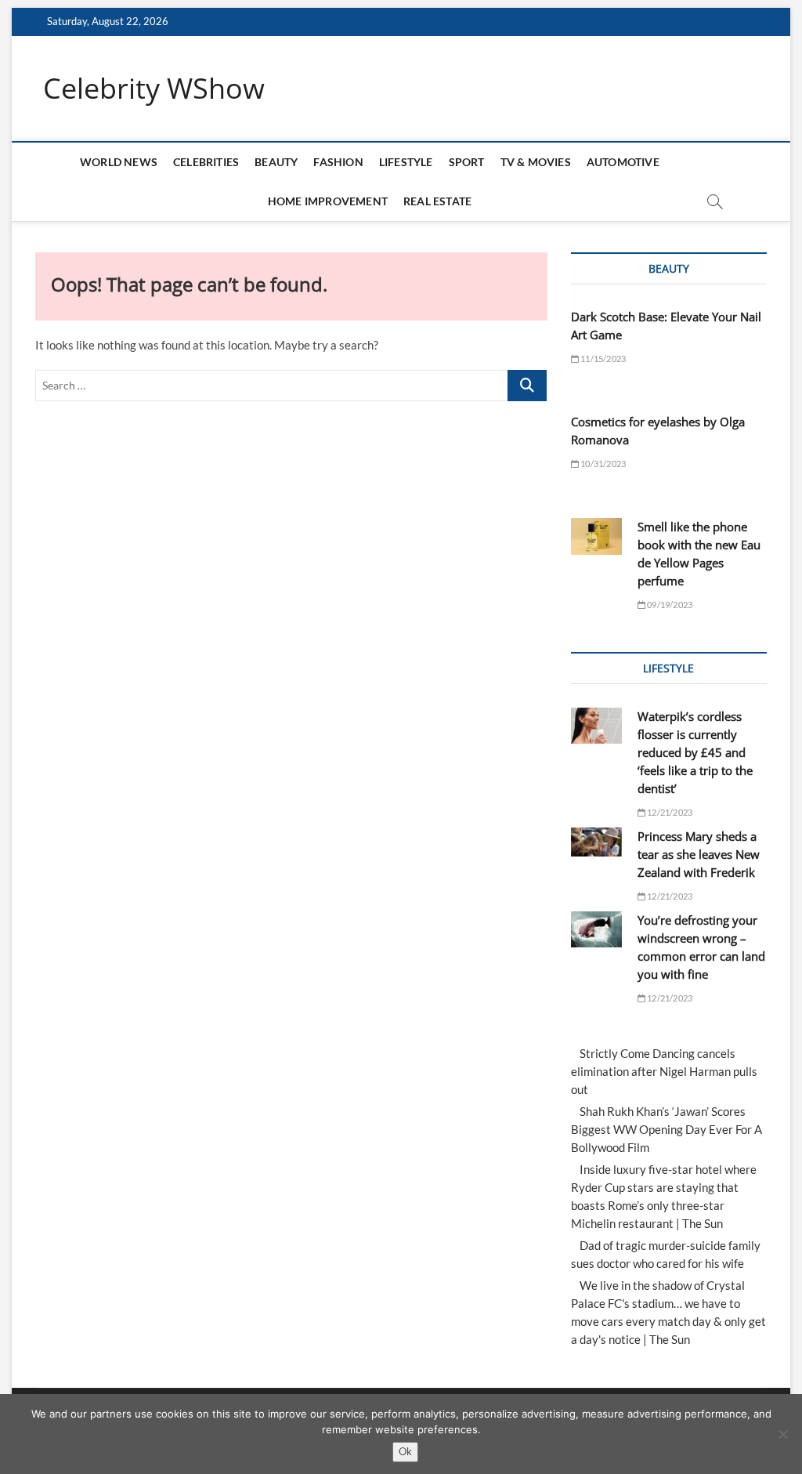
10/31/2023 (602, 463)
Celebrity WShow (154, 88)
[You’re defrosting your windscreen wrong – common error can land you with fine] (596, 929)
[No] (782, 1434)
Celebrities (206, 161)
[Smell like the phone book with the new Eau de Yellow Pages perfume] (596, 536)
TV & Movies (535, 161)
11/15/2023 (602, 358)
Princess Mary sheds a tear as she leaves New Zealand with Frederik (699, 854)
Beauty (276, 161)
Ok (405, 1451)
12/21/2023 (668, 812)
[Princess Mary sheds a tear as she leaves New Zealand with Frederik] (596, 842)
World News (118, 161)
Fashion (338, 161)
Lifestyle (406, 161)
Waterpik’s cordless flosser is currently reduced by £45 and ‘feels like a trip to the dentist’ (695, 752)
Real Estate (437, 201)
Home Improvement (328, 201)
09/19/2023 (668, 604)
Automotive (623, 161)
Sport (467, 161)
